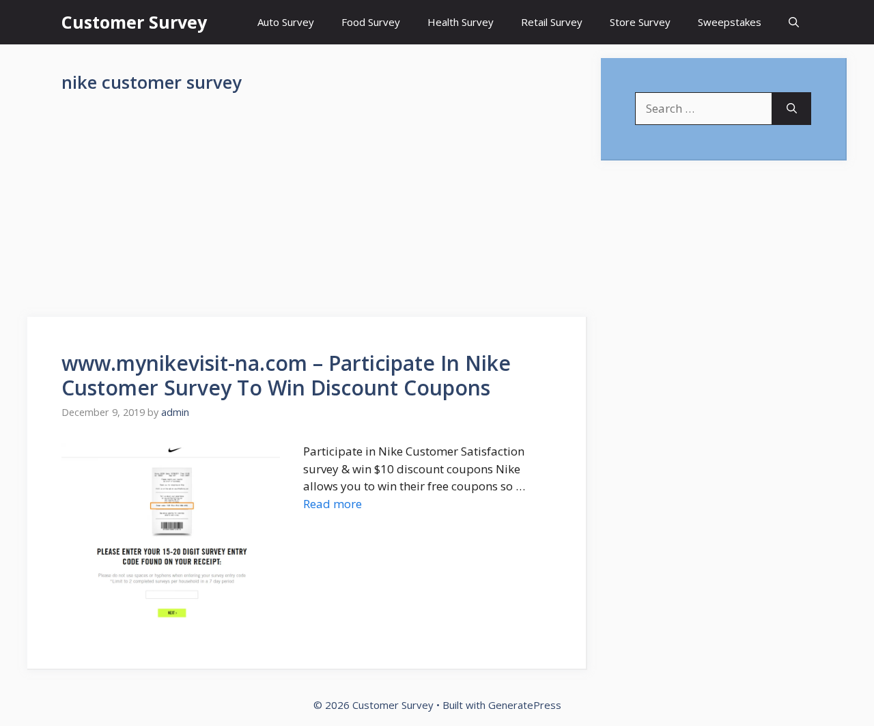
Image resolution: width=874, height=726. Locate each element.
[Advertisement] (307, 215)
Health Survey (460, 22)
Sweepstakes (729, 22)
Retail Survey (551, 22)
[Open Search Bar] (794, 22)
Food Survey (370, 22)
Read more (332, 504)
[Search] (791, 108)
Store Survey (640, 22)
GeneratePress (524, 705)
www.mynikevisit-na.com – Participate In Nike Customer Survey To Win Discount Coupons (286, 375)
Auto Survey (285, 22)
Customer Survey (134, 21)
